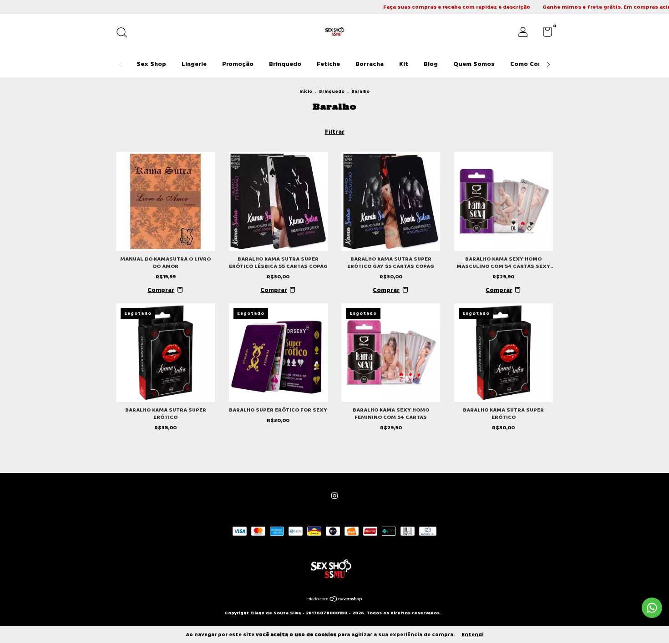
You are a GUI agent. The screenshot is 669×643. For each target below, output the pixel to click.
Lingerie (194, 64)
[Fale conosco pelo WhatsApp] (652, 608)
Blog (431, 64)
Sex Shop (151, 64)
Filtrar (335, 131)
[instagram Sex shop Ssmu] (334, 496)
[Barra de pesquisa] (125, 33)
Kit (403, 64)
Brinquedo (285, 64)
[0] (544, 34)
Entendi (472, 634)
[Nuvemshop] (334, 600)
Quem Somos (474, 64)
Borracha (369, 64)
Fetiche (328, 64)
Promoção (237, 64)
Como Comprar (533, 64)
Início (305, 91)
